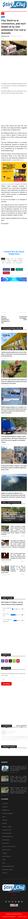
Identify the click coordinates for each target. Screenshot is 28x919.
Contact (14, 894)
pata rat (9, 260)
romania (8, 258)
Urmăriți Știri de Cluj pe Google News (14, 252)
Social (3, 16)
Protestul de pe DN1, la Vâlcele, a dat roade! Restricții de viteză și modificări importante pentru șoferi (14, 467)
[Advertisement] (14, 68)
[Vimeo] (15, 901)
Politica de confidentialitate (9, 916)
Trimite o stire (14, 898)
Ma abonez (6, 684)
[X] (12, 901)
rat (15, 258)
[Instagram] (9, 901)
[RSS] (22, 901)
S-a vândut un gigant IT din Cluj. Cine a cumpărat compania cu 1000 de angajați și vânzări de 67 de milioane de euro (18, 768)
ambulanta (20, 258)
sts (13, 262)
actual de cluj (19, 262)
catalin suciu (8, 262)
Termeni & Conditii (22, 916)
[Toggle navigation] (2, 13)
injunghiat (15, 260)
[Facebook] (6, 901)
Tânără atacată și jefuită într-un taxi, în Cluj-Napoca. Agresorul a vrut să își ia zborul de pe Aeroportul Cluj (13, 354)
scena (3, 262)
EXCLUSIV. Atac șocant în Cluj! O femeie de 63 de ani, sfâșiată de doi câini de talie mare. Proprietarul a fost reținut (14, 381)
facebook (4, 260)
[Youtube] (19, 901)
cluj (12, 258)
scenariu (20, 260)
